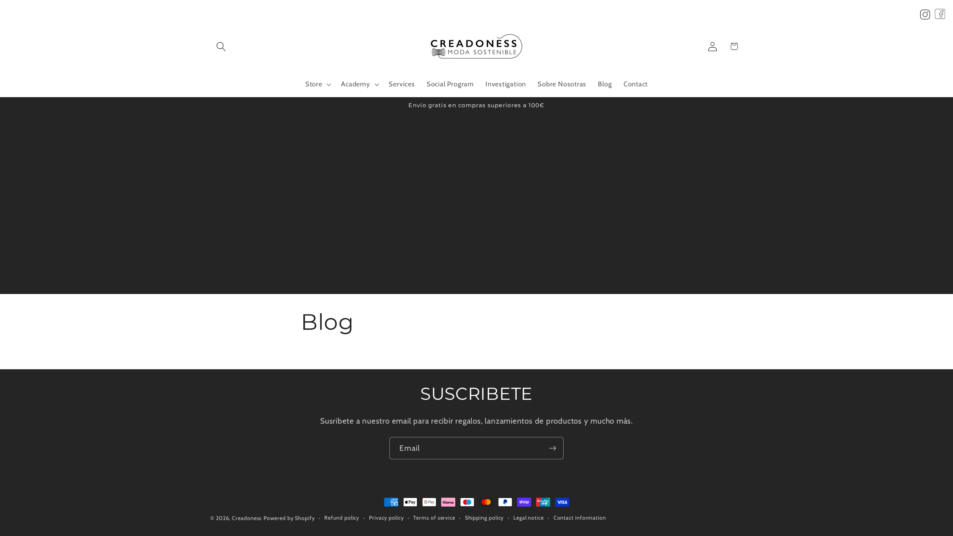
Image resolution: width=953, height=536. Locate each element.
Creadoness (247, 518)
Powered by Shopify (289, 518)
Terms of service (434, 517)
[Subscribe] (552, 448)
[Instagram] (925, 16)
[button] (221, 46)
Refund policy (341, 517)
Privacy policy (386, 517)
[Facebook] (940, 16)
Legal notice (528, 517)
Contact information (580, 517)
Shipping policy (484, 517)
